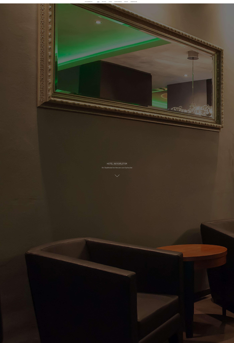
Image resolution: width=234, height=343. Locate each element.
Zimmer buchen (133, 1)
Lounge (110, 1)
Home (98, 1)
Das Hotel (104, 1)
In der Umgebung (118, 1)
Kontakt (126, 1)
